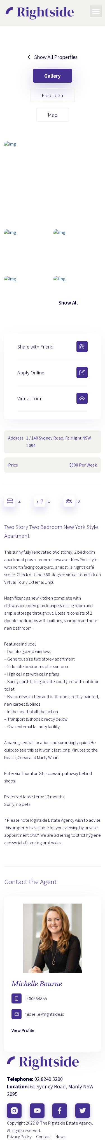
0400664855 (35, 999)
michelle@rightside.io (44, 1014)
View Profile (22, 1030)
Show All (68, 302)
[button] (96, 11)
